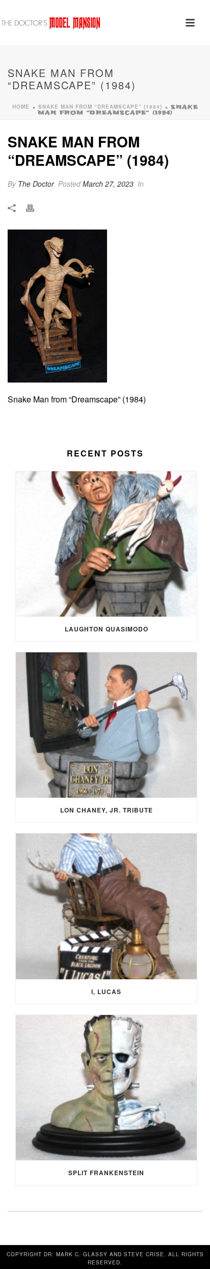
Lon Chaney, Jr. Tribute (106, 810)
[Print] (35, 207)
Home (21, 106)
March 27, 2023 (108, 184)
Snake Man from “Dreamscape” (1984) (100, 106)
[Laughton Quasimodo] (106, 544)
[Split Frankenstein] (106, 1087)
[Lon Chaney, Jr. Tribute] (106, 725)
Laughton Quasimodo (106, 628)
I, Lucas (106, 991)
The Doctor (36, 184)
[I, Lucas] (106, 906)
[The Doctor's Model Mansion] (51, 23)
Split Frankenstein (106, 1172)
